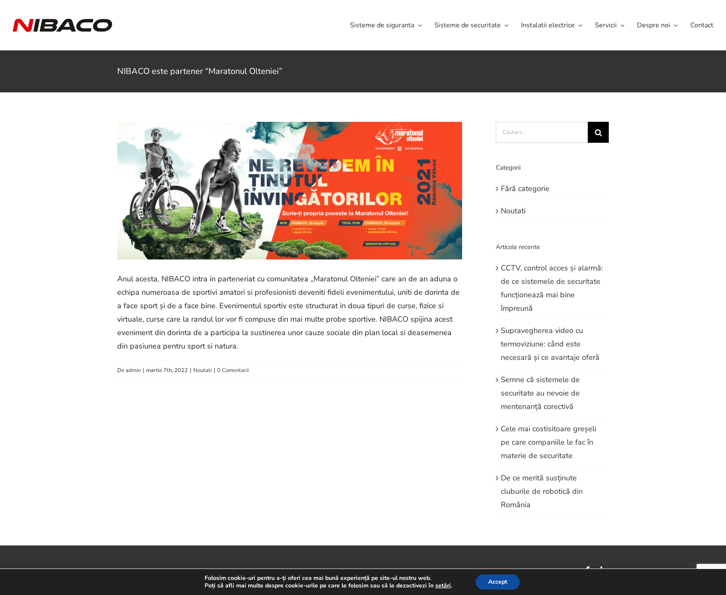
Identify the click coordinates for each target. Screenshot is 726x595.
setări (443, 586)
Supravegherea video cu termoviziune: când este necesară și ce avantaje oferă (550, 343)
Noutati (202, 370)
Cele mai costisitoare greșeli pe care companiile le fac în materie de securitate (548, 442)
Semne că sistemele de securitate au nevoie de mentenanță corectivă (540, 393)
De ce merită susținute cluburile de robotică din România (542, 491)
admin (133, 370)
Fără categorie (525, 188)
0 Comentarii (233, 370)
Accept (497, 582)
